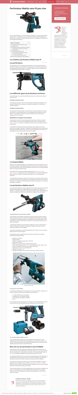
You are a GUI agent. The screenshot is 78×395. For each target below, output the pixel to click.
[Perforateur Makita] (11, 1)
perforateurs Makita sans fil (37, 362)
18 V (27, 245)
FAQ (58, 1)
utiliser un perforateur (14, 122)
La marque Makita (15, 49)
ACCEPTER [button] (74, 393)
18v (36, 1)
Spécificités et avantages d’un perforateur (20, 48)
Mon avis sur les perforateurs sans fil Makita (19, 56)
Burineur (44, 1)
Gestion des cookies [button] (67, 393)
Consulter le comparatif (60, 18)
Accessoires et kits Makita (17, 53)
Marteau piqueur (31, 1)
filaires (11, 353)
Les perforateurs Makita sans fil (17, 51)
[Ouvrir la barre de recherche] (66, 1)
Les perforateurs (14, 45)
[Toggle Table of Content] (28, 43)
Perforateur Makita (19, 2)
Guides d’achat (51, 1)
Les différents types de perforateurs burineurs (20, 47)
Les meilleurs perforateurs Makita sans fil (19, 44)
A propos (62, 1)
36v (40, 1)
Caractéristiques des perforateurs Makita (20, 52)
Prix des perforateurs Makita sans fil (19, 55)
